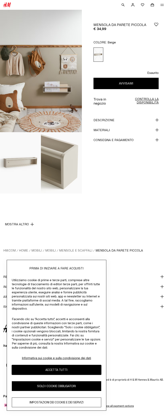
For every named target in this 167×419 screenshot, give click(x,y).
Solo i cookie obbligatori (56, 386)
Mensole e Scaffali (75, 250)
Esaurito (153, 73)
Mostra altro (17, 224)
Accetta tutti (56, 369)
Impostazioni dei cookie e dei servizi (57, 402)
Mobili (36, 250)
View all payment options (118, 405)
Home (23, 250)
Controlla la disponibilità (147, 100)
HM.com (9, 250)
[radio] (98, 55)
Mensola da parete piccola (119, 250)
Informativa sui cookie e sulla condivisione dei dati (56, 358)
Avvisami (126, 83)
